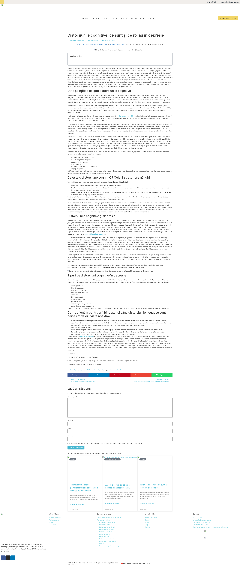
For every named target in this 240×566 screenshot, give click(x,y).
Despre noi (118, 18)
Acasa (85, 18)
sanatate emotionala (114, 370)
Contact (152, 18)
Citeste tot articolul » (77, 504)
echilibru (89, 370)
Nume (70, 421)
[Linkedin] (10, 2)
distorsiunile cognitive (126, 116)
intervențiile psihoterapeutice (95, 234)
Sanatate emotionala (77, 40)
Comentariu (72, 397)
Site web (71, 436)
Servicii (95, 18)
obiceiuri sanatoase (99, 370)
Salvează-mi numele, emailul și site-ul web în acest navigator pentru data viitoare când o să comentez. (105, 443)
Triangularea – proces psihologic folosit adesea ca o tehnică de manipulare (84, 488)
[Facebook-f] (2, 2)
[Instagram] (6, 2)
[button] (78, 375)
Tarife (106, 18)
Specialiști (132, 18)
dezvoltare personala (77, 370)
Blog (142, 18)
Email (70, 428)
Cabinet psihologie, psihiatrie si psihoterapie (92, 44)
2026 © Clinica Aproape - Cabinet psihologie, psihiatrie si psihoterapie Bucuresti (93, 563)
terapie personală (86, 336)
